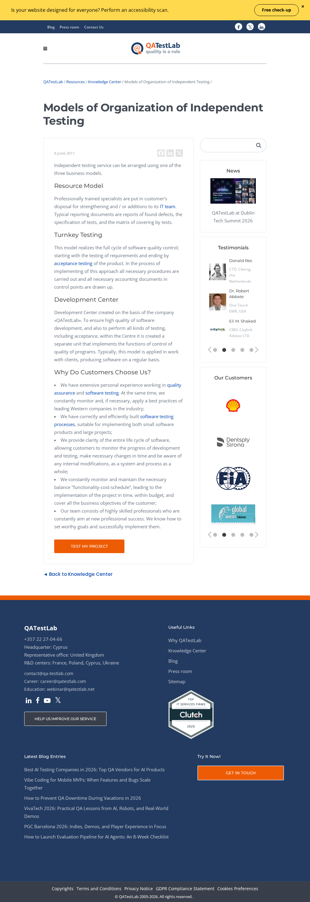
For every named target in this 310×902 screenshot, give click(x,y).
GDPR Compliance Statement (185, 888)
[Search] (259, 145)
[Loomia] (234, 478)
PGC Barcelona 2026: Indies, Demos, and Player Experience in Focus (95, 826)
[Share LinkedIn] (170, 153)
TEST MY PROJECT (89, 546)
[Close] (303, 7)
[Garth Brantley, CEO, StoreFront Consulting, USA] (217, 305)
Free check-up (276, 10)
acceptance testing (73, 263)
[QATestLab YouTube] (47, 701)
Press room (69, 27)
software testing (102, 393)
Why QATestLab (184, 640)
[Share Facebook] (161, 153)
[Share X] (179, 153)
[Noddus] (234, 515)
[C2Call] (234, 406)
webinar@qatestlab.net (70, 689)
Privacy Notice (138, 888)
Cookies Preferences (237, 888)
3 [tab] (233, 350)
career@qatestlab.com (63, 681)
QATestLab (53, 81)
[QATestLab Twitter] (250, 27)
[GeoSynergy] (234, 442)
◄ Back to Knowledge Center (78, 574)
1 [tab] (215, 350)
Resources (75, 81)
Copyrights (63, 888)
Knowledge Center (104, 81)
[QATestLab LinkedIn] (261, 27)
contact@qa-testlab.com (48, 673)
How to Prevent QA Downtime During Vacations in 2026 (82, 798)
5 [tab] (251, 350)
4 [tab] (242, 350)
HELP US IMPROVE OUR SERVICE (65, 719)
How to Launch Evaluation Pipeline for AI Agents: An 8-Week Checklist (96, 837)
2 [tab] (224, 350)
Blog (51, 27)
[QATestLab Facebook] (238, 27)
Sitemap (176, 681)
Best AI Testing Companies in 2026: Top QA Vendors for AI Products (94, 769)
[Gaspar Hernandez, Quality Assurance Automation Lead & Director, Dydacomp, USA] (217, 335)
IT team (167, 206)
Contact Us (94, 27)
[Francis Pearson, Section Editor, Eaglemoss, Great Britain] (217, 274)
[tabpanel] (233, 300)
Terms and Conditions (99, 888)
